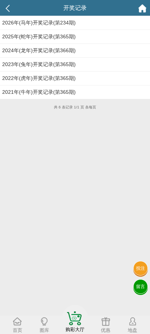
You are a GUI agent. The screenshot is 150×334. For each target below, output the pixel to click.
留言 (140, 286)
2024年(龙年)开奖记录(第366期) (39, 50)
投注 (140, 268)
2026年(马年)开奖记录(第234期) (39, 23)
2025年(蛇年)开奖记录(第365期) (39, 36)
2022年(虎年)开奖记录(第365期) (39, 78)
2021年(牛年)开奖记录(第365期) (39, 92)
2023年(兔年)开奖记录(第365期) (39, 64)
